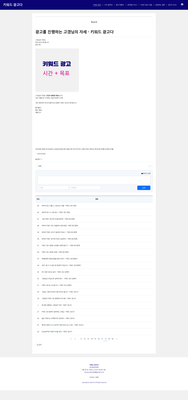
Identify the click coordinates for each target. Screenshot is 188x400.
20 (112, 339)
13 (88, 339)
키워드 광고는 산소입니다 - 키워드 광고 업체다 (57, 285)
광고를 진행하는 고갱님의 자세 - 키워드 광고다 (57, 305)
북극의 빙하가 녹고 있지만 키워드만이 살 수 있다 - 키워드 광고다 (62, 325)
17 (102, 339)
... (78, 339)
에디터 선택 (146, 173)
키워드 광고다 (12, 4)
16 (98, 339)
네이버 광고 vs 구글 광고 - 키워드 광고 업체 (56, 212)
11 (81, 339)
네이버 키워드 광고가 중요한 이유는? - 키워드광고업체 (59, 232)
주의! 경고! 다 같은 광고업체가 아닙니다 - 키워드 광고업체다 (61, 265)
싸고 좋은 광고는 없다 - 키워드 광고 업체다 (55, 272)
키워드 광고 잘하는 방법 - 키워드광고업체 (55, 252)
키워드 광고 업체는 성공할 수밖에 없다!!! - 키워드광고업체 (61, 245)
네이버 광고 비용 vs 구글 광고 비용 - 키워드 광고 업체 (59, 206)
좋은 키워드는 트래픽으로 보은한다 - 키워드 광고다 (58, 318)
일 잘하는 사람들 (94, 377)
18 (105, 339)
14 (91, 339)
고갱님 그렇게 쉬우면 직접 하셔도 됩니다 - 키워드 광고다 (60, 292)
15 (95, 339)
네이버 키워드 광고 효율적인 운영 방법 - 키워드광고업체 (60, 225)
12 (85, 339)
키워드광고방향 (41, 153)
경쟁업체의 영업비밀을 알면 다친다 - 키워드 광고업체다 (59, 259)
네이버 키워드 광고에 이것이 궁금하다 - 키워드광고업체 (59, 239)
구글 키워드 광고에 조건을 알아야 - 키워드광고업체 (58, 219)
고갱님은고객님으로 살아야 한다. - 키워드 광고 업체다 (59, 278)
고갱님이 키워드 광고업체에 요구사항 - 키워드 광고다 (59, 298)
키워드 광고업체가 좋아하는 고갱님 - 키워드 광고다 (58, 312)
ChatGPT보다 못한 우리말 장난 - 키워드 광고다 (57, 331)
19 (109, 339)
